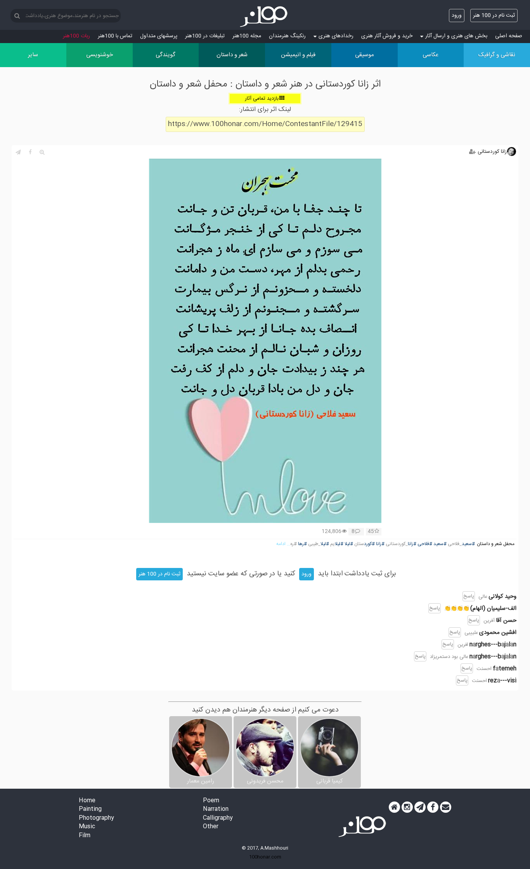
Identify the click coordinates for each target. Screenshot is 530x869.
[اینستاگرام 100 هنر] (407, 807)
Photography (96, 818)
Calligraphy (218, 818)
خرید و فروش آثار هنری (386, 36)
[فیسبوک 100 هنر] (432, 807)
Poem (211, 800)
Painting (90, 809)
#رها (302, 544)
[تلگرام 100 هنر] (420, 807)
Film (84, 835)
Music (87, 826)
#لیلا (349, 544)
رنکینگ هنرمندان (287, 36)
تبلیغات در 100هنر (205, 36)
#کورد (369, 544)
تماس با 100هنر (115, 36)
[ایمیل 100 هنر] (445, 807)
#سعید (468, 544)
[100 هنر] (265, 17)
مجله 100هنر (246, 36)
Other (210, 826)
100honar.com (265, 856)
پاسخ (468, 596)
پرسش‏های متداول (158, 36)
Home (87, 800)
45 (371, 532)
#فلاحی (424, 544)
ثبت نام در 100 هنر (494, 15)
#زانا (412, 544)
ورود (457, 15)
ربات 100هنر (76, 36)
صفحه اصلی (508, 36)
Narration (216, 809)
